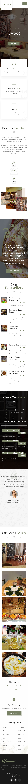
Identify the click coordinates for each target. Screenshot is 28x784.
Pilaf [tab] (6, 413)
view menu (14, 43)
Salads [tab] (23, 413)
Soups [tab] (13, 421)
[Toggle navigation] (24, 3)
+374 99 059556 (15, 689)
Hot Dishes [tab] (6, 421)
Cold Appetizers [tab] (15, 413)
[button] (14, 271)
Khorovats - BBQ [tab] (21, 421)
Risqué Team (18, 776)
